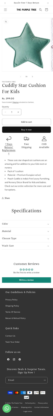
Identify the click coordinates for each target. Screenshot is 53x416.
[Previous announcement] (5, 3)
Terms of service (12, 407)
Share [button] (7, 198)
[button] (5, 10)
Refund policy (30, 403)
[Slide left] (21, 77)
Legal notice (27, 411)
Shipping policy (26, 407)
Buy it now (26, 129)
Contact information (41, 407)
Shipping (15, 102)
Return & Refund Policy (15, 318)
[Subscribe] (44, 380)
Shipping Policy (12, 306)
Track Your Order (12, 342)
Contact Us (10, 336)
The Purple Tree (17, 403)
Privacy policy (43, 403)
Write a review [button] (26, 280)
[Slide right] (32, 77)
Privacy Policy (11, 299)
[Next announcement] (48, 3)
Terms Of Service (12, 312)
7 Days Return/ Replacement (8, 148)
